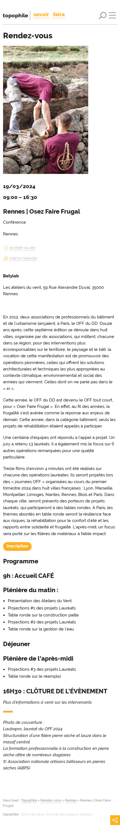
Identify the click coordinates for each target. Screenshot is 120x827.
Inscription (17, 546)
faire (59, 14)
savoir (41, 14)
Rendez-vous (51, 800)
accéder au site (22, 247)
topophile (15, 15)
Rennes (71, 800)
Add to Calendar (23, 258)
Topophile (29, 800)
